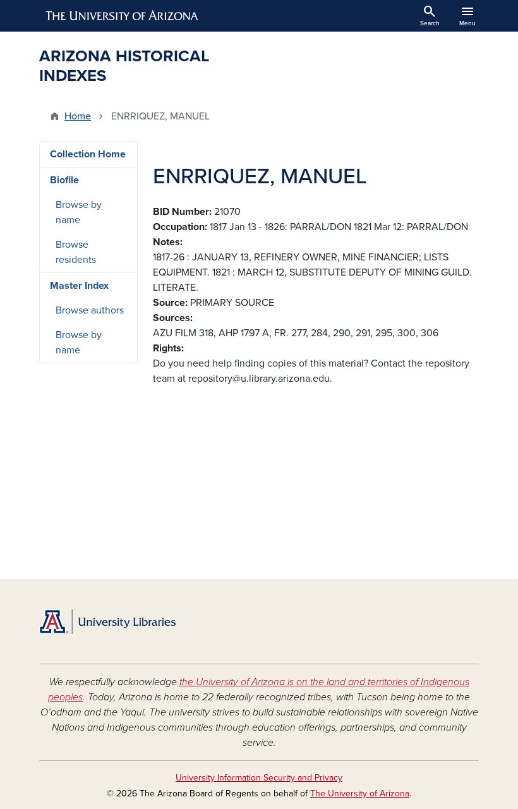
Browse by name (79, 212)
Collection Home (88, 154)
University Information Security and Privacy (259, 777)
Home (77, 116)
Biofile (64, 180)
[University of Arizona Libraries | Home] (107, 621)
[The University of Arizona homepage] (123, 16)
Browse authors (90, 310)
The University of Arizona (359, 793)
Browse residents (76, 252)
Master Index (79, 285)
